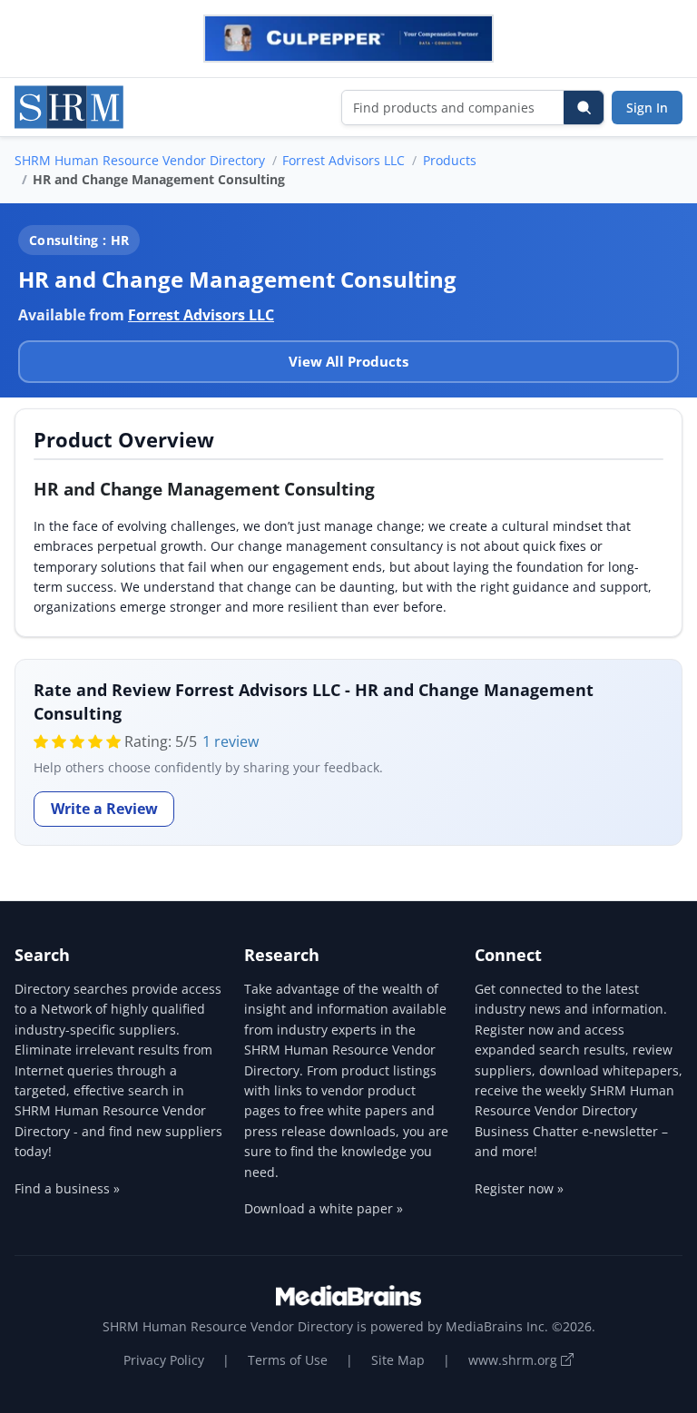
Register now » (519, 1188)
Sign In (647, 107)
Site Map (398, 1360)
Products (449, 160)
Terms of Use (288, 1360)
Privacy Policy (163, 1360)
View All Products (348, 361)
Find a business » (67, 1188)
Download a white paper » (323, 1208)
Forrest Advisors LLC (343, 160)
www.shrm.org (514, 1360)
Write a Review (104, 809)
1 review (230, 741)
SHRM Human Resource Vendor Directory (140, 160)
